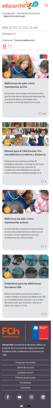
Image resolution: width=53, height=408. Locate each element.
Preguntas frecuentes (25, 362)
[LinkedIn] (43, 397)
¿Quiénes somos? (25, 372)
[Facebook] (7, 397)
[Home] (20, 5)
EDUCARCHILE (8, 13)
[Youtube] (19, 397)
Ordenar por (7, 40)
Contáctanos (25, 383)
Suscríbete (25, 388)
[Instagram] (31, 397)
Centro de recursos (25, 367)
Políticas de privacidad (25, 378)
